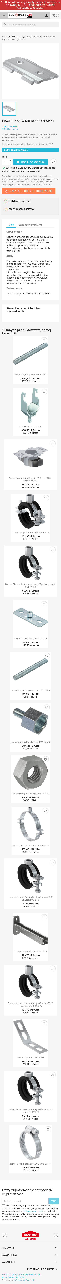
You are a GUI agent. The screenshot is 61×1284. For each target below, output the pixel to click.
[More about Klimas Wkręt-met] (30, 1235)
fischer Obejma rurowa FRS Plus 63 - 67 (30, 532)
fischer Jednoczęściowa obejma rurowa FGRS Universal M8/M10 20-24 (30, 1004)
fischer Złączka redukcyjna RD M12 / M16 (30, 742)
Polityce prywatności (33, 1211)
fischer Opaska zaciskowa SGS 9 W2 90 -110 (30, 1163)
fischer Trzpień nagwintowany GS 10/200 (30, 690)
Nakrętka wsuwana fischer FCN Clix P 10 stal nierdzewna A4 (30, 479)
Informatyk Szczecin (24, 1280)
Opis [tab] (11, 224)
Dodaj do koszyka (30, 162)
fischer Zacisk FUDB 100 (30, 426)
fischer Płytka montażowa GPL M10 (31, 638)
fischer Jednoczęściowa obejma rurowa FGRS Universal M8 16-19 (30, 1110)
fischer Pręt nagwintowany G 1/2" (30, 374)
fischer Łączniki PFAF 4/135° (30, 1057)
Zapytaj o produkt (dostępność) (28, 191)
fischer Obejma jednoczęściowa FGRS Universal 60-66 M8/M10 (30, 585)
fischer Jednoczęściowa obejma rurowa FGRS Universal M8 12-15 (30, 898)
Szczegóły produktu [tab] (30, 224)
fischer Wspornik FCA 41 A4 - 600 (30, 951)
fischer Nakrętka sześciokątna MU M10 (30, 793)
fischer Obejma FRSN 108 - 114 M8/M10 (30, 845)
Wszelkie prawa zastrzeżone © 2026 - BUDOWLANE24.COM (21, 1276)
